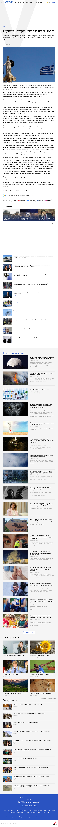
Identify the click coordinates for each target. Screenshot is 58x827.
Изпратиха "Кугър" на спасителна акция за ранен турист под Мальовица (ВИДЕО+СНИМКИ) (31, 786)
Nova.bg (30, 810)
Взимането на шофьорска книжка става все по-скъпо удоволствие (33, 301)
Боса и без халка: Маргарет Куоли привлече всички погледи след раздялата (32, 741)
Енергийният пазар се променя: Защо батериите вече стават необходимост (31, 292)
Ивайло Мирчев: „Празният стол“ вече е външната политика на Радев (41, 584)
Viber (15, 200)
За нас (7, 817)
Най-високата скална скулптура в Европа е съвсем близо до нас (32, 731)
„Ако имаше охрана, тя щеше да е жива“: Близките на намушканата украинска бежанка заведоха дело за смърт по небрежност (33, 283)
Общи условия (21, 817)
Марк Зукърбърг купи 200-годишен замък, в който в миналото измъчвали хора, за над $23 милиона (32, 265)
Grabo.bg (27, 812)
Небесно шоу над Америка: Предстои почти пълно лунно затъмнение (42, 357)
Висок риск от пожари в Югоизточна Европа (26, 722)
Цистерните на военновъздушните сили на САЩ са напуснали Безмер (41, 520)
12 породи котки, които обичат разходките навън (28, 704)
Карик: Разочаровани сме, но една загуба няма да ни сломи (31, 767)
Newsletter (22, 200)
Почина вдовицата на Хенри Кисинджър (25, 337)
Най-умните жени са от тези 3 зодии (13, 655)
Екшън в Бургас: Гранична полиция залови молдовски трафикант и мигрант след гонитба (33, 256)
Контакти (50, 817)
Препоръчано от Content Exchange (48, 698)
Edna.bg (39, 812)
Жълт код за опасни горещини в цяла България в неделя (42, 423)
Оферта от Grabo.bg (34, 391)
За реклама (13, 817)
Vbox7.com (10, 810)
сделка (25, 190)
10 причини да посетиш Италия (12, 693)
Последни (18, 2)
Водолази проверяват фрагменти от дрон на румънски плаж (41, 455)
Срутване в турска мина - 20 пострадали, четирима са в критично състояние (42, 440)
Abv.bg (4, 810)
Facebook (41, 200)
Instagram (49, 200)
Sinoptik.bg (20, 812)
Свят (31, 2)
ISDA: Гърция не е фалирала (9, 219)
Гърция (5, 190)
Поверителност (30, 817)
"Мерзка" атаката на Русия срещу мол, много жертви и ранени (32, 319)
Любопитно (38, 2)
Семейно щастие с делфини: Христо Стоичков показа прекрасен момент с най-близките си (32, 750)
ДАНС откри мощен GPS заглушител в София (26, 310)
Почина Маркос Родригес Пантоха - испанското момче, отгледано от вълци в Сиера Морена (41, 405)
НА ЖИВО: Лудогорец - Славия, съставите (25, 758)
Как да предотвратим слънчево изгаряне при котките (29, 713)
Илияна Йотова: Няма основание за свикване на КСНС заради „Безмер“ (41, 504)
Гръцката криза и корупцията (26, 219)
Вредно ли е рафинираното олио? (39, 655)
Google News (32, 200)
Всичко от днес (29, 632)
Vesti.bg (9, 2)
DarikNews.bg (23, 810)
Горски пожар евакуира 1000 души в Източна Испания (41, 374)
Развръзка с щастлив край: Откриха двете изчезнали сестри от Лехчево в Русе (42, 601)
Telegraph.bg (46, 812)
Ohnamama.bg (12, 812)
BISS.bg (53, 810)
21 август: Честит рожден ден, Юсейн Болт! (42, 674)
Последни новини (13, 353)
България (26, 2)
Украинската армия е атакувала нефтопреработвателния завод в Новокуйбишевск (40, 553)
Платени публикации (41, 817)
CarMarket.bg (47, 810)
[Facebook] (29, 818)
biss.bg (15, 295)
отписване (18, 190)
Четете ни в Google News (30, 805)
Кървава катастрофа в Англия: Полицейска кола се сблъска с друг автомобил (41, 537)
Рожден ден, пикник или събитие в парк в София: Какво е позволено (41, 616)
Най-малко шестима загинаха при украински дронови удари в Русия (41, 472)
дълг (11, 190)
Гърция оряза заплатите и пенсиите (46, 219)
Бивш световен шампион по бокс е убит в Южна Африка (41, 488)
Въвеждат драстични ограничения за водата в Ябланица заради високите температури (32, 274)
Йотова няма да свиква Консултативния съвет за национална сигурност (31, 777)
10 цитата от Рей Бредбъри (10, 674)
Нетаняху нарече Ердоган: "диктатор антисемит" (28, 328)
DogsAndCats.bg (38, 810)
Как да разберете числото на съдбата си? (41, 693)
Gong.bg (17, 810)
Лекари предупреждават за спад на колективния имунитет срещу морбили (41, 569)
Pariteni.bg (33, 812)
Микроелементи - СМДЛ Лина (39, 389)
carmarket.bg (16, 302)
